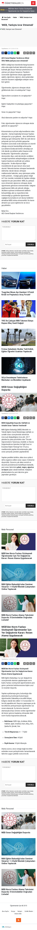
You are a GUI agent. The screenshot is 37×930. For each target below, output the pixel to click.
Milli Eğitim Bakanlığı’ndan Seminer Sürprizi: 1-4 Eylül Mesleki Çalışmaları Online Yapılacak (21, 10)
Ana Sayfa (7, 17)
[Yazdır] (24, 53)
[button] (27, 53)
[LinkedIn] (12, 53)
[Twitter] (6, 53)
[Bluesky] (9, 53)
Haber (15, 17)
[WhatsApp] (15, 53)
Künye (13, 911)
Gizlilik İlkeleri (29, 911)
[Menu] (33, 3)
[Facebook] (2, 53)
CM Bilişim (8, 927)
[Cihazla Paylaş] (18, 53)
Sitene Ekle (18, 914)
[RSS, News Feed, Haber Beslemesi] (18, 920)
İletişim (20, 911)
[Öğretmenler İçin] (12, 3)
